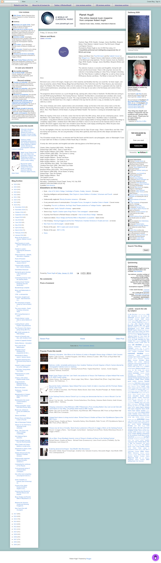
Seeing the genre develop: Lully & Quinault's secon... (23, 273)
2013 (15, 524)
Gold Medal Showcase (21, 269)
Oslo (139, 412)
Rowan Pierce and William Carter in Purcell (23, 418)
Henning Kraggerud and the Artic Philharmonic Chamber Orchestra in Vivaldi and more (81, 221)
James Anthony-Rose (136, 216)
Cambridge (131, 342)
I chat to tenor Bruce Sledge (87, 214)
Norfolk (137, 402)
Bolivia (138, 328)
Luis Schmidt (140, 173)
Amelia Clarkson (141, 212)
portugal (147, 417)
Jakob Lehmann (141, 235)
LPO (141, 391)
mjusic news (142, 392)
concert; (147, 353)
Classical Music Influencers (136, 107)
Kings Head (139, 384)
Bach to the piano (20, 387)
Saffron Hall (136, 427)
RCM (135, 421)
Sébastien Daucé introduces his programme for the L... (22, 351)
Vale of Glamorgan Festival (23, 422)
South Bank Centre (143, 435)
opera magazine (136, 409)
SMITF (144, 432)
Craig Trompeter (135, 202)
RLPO (133, 424)
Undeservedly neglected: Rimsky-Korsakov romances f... (22, 460)
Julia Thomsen (140, 190)
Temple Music (142, 442)
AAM (147, 314)
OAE (143, 405)
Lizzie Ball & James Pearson (138, 208)
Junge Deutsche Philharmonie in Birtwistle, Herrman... (22, 383)
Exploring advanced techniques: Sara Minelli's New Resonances (69, 449)
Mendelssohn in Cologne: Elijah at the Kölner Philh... (22, 396)
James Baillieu (138, 178)
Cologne (134, 351)
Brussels (138, 333)
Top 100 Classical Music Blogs (137, 105)
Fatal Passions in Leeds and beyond (22, 374)
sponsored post (139, 437)
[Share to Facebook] (88, 273)
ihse (133, 383)
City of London (144, 348)
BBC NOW (146, 325)
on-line (147, 405)
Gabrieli (130, 373)
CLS (138, 349)
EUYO (141, 366)
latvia (129, 386)
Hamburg (140, 381)
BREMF (130, 330)
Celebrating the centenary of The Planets (22, 465)
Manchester (135, 392)
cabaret (138, 341)
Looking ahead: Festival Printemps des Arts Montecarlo (22, 283)
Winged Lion (86, 58)
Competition (141, 351)
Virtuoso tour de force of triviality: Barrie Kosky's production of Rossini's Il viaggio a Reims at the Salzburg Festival (85, 428)
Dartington (140, 358)
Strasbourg (137, 438)
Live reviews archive (83, 5)
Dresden (135, 360)
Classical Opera (132, 349)
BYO (134, 341)
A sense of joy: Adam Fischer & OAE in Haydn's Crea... (21, 487)
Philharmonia (142, 415)
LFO (129, 389)
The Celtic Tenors (135, 176)
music (147, 394)
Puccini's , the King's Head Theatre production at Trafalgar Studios (76, 205)
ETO (134, 366)
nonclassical (131, 402)
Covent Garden (141, 357)
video (142, 451)
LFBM (147, 388)
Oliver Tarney (140, 192)
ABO (129, 316)
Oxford (143, 412)
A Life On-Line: (142, 314)
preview (141, 419)
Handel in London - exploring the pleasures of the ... (23, 250)
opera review (140, 410)
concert (147, 351)
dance (135, 358)
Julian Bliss (140, 238)
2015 (15, 519)
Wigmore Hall (133, 458)
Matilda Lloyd (140, 239)
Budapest (146, 333)
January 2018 (19, 235)
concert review (135, 353)
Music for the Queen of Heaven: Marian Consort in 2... (23, 239)
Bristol (139, 330)
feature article (140, 368)
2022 (15, 194)
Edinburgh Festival (133, 363)
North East (143, 402)
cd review (48, 38)
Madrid (129, 392)
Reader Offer (141, 421)
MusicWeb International (142, 294)
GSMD (137, 379)
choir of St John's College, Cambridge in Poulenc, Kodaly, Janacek (69, 191)
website (147, 453)
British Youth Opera (133, 331)
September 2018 (20, 215)
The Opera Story (136, 445)
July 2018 (18, 220)
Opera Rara (131, 410)
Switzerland (131, 441)
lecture (138, 386)
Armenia (137, 319)
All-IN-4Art (137, 317)
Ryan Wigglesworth (139, 167)
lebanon (134, 386)
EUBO (138, 366)
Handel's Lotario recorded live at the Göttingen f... (22, 366)
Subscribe (138, 146)
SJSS (134, 432)
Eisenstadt (141, 363)
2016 (15, 516)
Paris (129, 415)
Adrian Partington (141, 179)
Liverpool (139, 389)
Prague (130, 419)
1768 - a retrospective (21, 294)
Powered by (133, 152)
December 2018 (20, 207)
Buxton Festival (142, 334)
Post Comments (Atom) (86, 346)
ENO (140, 365)
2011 (15, 529)
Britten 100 (142, 331)
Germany (130, 374)
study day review (133, 440)
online (129, 407)
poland (142, 417)
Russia (143, 425)
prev (135, 419)
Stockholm (130, 438)
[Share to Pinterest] (90, 273)
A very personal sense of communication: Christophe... (22, 470)
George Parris (140, 207)
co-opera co (146, 349)
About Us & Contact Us (41, 5)
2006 (15, 542)
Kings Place (145, 385)
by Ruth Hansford (137, 339)
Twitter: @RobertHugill (62, 5)
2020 (15, 200)
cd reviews (146, 345)
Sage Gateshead (144, 427)
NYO (136, 405)
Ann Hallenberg (143, 221)
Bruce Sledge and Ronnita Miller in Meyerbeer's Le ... (23, 498)
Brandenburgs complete (22, 288)
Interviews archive (121, 5)
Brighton (135, 330)
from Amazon (50, 185)
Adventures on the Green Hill (140, 316)
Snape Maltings (137, 433)
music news (144, 396)
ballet (136, 320)
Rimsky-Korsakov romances (69, 199)
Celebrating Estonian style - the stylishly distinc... (23, 278)
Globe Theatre (143, 374)
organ (135, 412)
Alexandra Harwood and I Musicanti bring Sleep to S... (23, 361)
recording (134, 422)
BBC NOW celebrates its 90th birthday (22, 333)
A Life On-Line (132, 314)
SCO (148, 429)
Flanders (130, 371)
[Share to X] (86, 273)
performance (135, 415)
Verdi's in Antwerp (63, 208)
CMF (141, 349)
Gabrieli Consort (114, 56)
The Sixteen (145, 445)
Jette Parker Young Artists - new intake (23, 370)
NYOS (139, 405)
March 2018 (19, 230)
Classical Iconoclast (146, 290)
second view (145, 430)
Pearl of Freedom (20, 259)
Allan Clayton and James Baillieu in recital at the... (23, 445)
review (139, 422)
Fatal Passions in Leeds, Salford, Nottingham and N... (23, 245)
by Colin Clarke (142, 336)
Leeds (143, 386)
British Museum (145, 330)
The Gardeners (137, 443)
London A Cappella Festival (23, 340)
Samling (135, 429)
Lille (136, 389)
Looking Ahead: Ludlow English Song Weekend (23, 324)
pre (133, 419)
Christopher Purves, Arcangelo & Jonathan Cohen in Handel (89, 202)
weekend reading (132, 454)
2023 (15, 192)
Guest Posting (144, 379)
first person (145, 370)
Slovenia (139, 432)
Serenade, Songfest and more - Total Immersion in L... (22, 298)
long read (137, 391)
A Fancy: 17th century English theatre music (22, 378)
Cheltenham (137, 346)
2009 (15, 534)
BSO (143, 333)
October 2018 (19, 212)
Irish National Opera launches (21, 437)
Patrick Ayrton (140, 224)
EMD (145, 363)
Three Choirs (132, 448)
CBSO (145, 342)
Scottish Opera (138, 430)
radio (129, 421)
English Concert (133, 365)
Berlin (147, 327)
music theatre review (135, 397)
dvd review (138, 362)
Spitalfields (131, 437)
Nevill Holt (131, 399)
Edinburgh (146, 362)
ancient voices (145, 317)
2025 (15, 187)
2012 (15, 526)
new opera (137, 399)
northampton (135, 404)
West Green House (143, 454)
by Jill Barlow (139, 337)
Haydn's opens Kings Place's (70, 211)
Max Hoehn (138, 187)
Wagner (147, 451)
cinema (136, 348)
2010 (15, 532)
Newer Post (44, 339)
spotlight (146, 437)
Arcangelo (130, 319)
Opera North (145, 409)
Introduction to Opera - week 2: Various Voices (22, 356)
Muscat (143, 394)
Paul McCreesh (99, 56)
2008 (15, 537)
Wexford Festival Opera (141, 456)
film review (138, 370)
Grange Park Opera (143, 378)
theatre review (144, 446)
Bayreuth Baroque (144, 323)
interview (137, 383)
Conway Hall (132, 357)
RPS (139, 425)
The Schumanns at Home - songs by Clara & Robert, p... (23, 304)
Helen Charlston (144, 184)
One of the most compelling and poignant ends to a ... (23, 475)
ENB (148, 363)
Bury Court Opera (132, 334)
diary (129, 360)
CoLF (129, 351)
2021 (15, 197)
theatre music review (134, 446)
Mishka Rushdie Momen (141, 225)
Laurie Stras (133, 230)
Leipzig (133, 388)
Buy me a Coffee (141, 121)
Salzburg (130, 429)
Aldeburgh (131, 317)
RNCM (139, 424)
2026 (15, 184)
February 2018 (19, 233)
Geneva (142, 373)
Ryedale (130, 427)
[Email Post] (77, 273)
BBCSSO (130, 326)
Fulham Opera (144, 371)
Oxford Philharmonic (143, 414)
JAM (134, 384)
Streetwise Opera (144, 438)
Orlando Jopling (141, 170)
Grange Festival (132, 378)
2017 (15, 514)
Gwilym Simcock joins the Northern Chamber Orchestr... (22, 454)
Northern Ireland (144, 404)
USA (144, 449)
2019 (15, 202)
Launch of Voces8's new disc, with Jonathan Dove (23, 337)
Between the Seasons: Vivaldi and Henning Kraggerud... (22, 504)
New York (143, 399)
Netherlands (146, 397)
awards (129, 320)
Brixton (134, 333)
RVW (148, 425)
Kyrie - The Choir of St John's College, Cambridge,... (21, 432)
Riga (129, 424)
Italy (129, 384)
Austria (147, 319)
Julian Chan (137, 205)
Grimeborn (131, 379)
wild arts (141, 458)
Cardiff (141, 342)
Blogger (88, 558)
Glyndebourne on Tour (143, 376)
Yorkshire (141, 461)
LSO (145, 391)
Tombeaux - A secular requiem (21, 391)
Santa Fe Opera (142, 429)
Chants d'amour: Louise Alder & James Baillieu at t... (23, 320)
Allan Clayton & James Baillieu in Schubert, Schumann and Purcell (90, 194)
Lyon (148, 391)
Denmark (146, 358)
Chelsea (130, 346)
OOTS (133, 407)
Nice (145, 401)
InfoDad (147, 299)
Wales (130, 453)
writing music (132, 461)
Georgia (147, 373)
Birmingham (131, 328)
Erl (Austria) (146, 365)
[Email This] (82, 273)
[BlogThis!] (84, 273)
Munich (147, 392)
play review (135, 417)
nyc (133, 405)
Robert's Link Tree (21, 5)
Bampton (134, 322)
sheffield (130, 432)
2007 (15, 539)
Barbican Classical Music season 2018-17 (22, 262)
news (134, 401)
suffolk (141, 440)
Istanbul (147, 383)
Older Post (120, 339)
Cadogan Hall (145, 341)
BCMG (135, 326)
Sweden (147, 440)
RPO (135, 425)
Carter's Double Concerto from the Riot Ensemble (23, 441)
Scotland (130, 430)
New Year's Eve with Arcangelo (53, 224)
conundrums (146, 355)
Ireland (143, 383)
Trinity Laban (142, 448)
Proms (147, 419)
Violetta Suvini (139, 161)
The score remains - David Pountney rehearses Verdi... (23, 310)
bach (133, 320)
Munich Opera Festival (134, 394)
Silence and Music (20, 415)
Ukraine (140, 449)
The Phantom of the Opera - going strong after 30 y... (23, 328)
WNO (147, 459)
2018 (15, 205)
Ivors (131, 384)
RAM (132, 421)
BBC (141, 325)
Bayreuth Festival (133, 325)
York (137, 461)
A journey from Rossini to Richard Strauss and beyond (22, 493)
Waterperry (136, 453)
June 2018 (18, 222)
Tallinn (136, 441)
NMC (148, 401)
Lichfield (132, 389)
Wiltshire (147, 458)
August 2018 (19, 217)
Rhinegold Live (145, 422)
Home (46, 233)
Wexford (130, 456)
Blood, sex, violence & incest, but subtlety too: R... (22, 411)
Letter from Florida (141, 388)
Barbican (140, 322)
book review (145, 328)
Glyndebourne (132, 376)
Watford (142, 453)
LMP (144, 389)
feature (133, 368)
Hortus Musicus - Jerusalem (23, 343)
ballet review (142, 320)
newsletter (140, 401)
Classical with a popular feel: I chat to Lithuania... (23, 266)
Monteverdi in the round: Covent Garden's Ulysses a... (22, 401)
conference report (134, 355)
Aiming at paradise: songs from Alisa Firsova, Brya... (23, 406)
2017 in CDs (61, 230)
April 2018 (18, 227)
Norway (130, 405)
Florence (136, 371)
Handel (146, 381)
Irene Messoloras (141, 182)
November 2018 (20, 209)
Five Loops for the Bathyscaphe (20, 346)
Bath (136, 323)
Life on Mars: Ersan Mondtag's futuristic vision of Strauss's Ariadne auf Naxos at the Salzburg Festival (81, 438)
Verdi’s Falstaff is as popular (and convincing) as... (23, 481)
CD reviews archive (103, 5)
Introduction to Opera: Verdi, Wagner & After (23, 449)
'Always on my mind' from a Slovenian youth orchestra (23, 426)
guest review (132, 381)
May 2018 (18, 225)
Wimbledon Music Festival (136, 459)
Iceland (130, 383)
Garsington (136, 373)
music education (133, 396)
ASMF (142, 319)
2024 (15, 189)
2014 (15, 521)
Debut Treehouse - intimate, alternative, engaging (23, 255)
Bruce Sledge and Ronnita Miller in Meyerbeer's (75, 218)
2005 (15, 544)
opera (137, 407)
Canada (136, 342)
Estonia (130, 366)
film (133, 370)
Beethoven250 (141, 326)
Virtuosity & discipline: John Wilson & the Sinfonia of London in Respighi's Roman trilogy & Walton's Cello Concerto (85, 354)
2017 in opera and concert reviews (68, 227)
